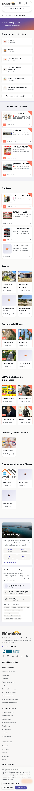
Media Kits (5, 675)
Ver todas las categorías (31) (16, 96)
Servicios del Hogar (23, 607)
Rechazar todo (8, 788)
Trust (3, 685)
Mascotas (18, 618)
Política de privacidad (9, 692)
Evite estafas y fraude (9, 689)
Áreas (9, 15)
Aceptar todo (21, 788)
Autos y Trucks (8, 618)
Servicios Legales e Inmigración (13, 610)
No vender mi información (10, 703)
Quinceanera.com (7, 715)
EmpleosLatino (6, 719)
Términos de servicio (8, 682)
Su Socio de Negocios (9, 722)
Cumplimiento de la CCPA (10, 699)
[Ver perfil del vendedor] (4, 114)
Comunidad (5, 746)
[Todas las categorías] (20, 3)
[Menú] (28, 3)
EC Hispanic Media (8, 712)
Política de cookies (8, 696)
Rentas (14, 607)
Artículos (5, 753)
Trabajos (5, 678)
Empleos (6, 607)
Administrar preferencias (11, 783)
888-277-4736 (10, 646)
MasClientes (6, 726)
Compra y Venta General (11, 613)
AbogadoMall (6, 729)
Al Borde (5, 733)
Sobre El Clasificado (8, 672)
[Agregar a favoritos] (30, 125)
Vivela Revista (6, 736)
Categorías (5, 756)
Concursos (5, 749)
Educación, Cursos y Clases (12, 615)
